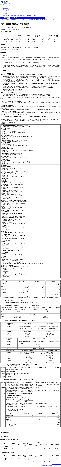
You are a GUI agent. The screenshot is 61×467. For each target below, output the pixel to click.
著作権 (50, 465)
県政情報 (5, 12)
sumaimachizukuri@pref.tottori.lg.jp (20, 31)
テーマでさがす (6, 6)
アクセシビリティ (57, 465)
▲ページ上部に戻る (56, 464)
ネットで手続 (6, 10)
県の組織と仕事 (6, 13)
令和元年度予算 (16, 15)
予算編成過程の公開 (9, 15)
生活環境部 (22, 15)
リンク (47, 465)
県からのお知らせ (6, 9)
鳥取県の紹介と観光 (7, 8)
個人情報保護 (42, 465)
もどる (4, 27)
